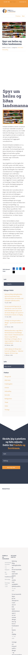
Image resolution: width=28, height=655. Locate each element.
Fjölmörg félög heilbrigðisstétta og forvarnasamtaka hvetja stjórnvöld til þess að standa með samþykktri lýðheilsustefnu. (14, 573)
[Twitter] (17, 268)
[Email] (13, 272)
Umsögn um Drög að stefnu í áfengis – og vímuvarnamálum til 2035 (14, 323)
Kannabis (7, 395)
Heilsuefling (8, 391)
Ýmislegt (7, 410)
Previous (18, 16)
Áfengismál (8, 376)
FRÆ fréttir (20, 47)
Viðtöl (6, 406)
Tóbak (6, 402)
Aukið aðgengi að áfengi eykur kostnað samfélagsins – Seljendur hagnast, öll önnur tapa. (14, 351)
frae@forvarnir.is (7, 576)
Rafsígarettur (8, 398)
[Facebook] (13, 268)
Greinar (7, 387)
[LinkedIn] (20, 268)
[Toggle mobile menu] (25, 11)
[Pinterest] (23, 268)
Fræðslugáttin (8, 384)
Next (23, 16)
